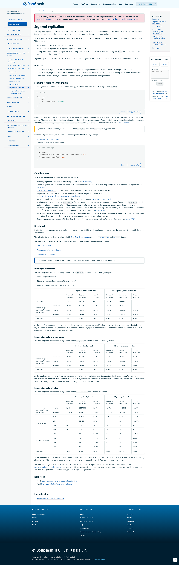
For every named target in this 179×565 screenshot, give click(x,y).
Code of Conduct (38, 514)
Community (95, 4)
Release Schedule (86, 518)
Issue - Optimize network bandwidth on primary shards (58, 196)
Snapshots (13, 72)
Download (129, 4)
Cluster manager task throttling (15, 60)
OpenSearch (34, 4)
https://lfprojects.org (97, 559)
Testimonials (84, 528)
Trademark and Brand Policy (90, 532)
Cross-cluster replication (16, 65)
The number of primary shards (49, 250)
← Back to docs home (14, 20)
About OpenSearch (13, 30)
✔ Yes (155, 64)
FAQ (81, 525)
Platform (84, 4)
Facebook (130, 532)
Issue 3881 (41, 187)
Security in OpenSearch (15, 98)
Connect (130, 514)
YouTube (130, 525)
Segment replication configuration (159, 23)
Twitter (129, 518)
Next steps (156, 48)
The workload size (44, 246)
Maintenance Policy (87, 521)
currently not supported (101, 199)
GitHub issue (100, 210)
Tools (9, 136)
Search (9, 107)
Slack (34, 525)
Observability (11, 121)
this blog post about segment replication (57, 484)
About (75, 4)
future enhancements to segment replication (59, 481)
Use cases (155, 19)
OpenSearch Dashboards (15, 48)
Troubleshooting (13, 145)
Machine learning (13, 111)
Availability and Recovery (16, 68)
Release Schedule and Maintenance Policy (121, 19)
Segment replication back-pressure (18, 92)
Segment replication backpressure (50, 139)
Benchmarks (156, 29)
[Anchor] (45, 65)
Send (160, 84)
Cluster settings (123, 123)
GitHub (35, 521)
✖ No (165, 64)
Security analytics (13, 102)
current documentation (46, 19)
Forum (34, 518)
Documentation (109, 4)
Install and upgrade (14, 35)
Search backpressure (16, 78)
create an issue (162, 98)
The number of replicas (46, 254)
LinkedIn (130, 521)
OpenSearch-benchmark (80, 237)
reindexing (87, 181)
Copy (123, 112)
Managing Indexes (13, 44)
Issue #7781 (130, 219)
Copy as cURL (134, 112)
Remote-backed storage (17, 75)
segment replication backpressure (47, 467)
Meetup (130, 528)
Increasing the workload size (158, 33)
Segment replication (16, 88)
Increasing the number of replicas (159, 43)
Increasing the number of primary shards (159, 38)
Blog (120, 4)
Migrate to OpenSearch (15, 39)
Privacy (82, 535)
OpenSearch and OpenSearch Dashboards (16, 13)
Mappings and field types (15, 132)
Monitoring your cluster (16, 116)
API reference (11, 141)
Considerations (157, 26)
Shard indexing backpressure (14, 83)
